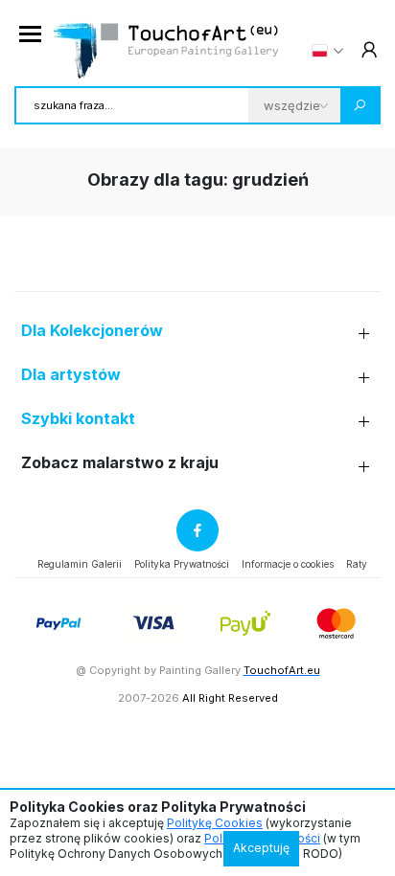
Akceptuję (261, 848)
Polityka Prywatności (181, 564)
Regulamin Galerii (79, 564)
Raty (356, 564)
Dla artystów (71, 375)
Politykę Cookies (215, 823)
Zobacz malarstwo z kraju (120, 463)
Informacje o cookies (288, 564)
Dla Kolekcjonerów (92, 331)
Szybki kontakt (78, 419)
